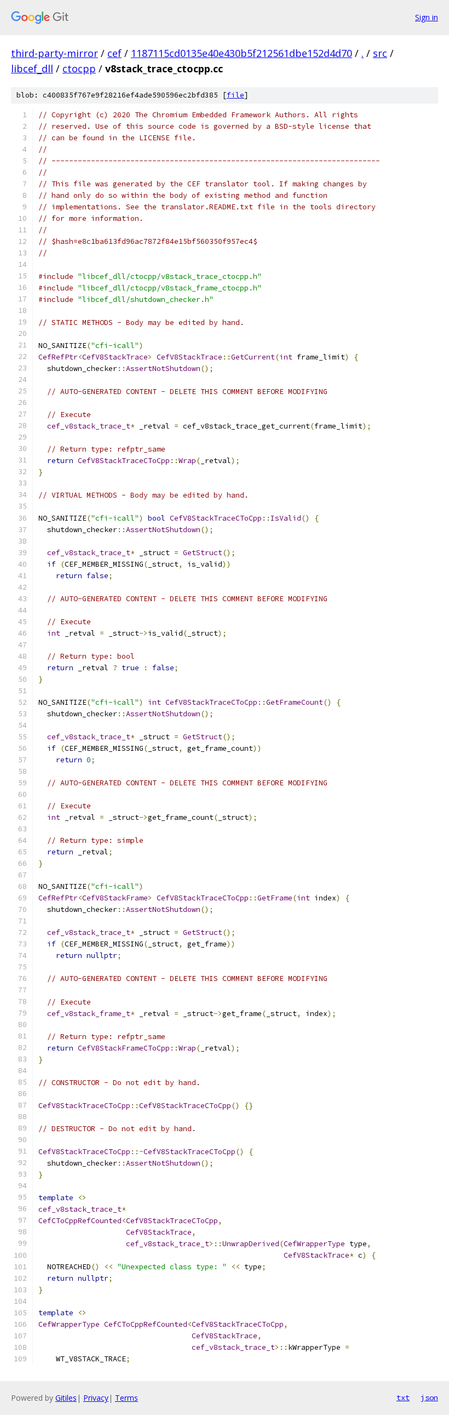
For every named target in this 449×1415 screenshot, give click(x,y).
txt (403, 1397)
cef (114, 53)
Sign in (426, 17)
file (235, 95)
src (380, 53)
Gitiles (66, 1398)
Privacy (95, 1398)
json (429, 1397)
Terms (126, 1398)
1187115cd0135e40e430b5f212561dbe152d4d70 (241, 53)
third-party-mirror (54, 53)
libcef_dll (32, 68)
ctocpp (79, 68)
